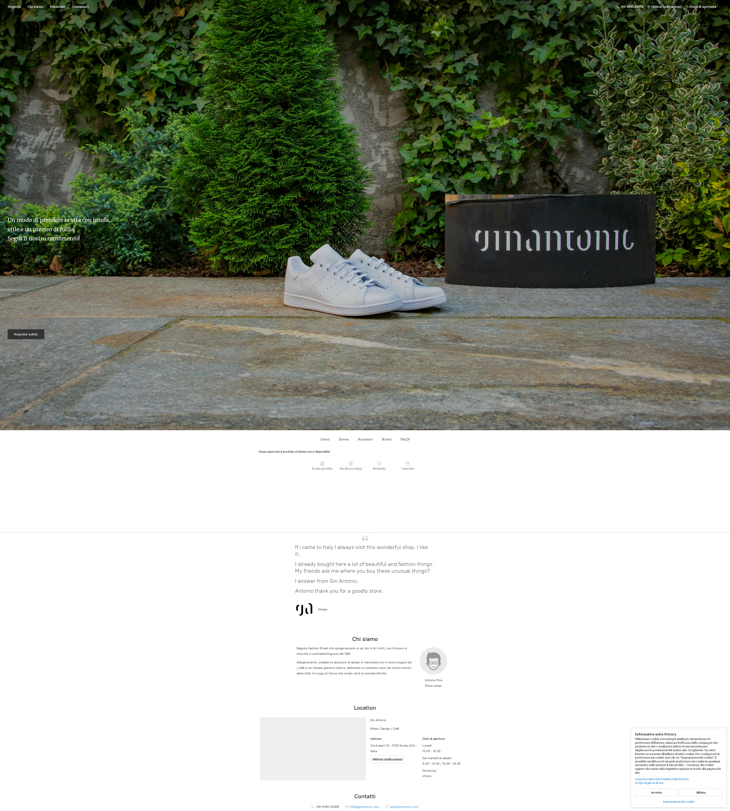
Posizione (58, 7)
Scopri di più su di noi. (649, 783)
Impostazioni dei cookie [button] (678, 801)
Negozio (14, 7)
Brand (386, 439)
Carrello (408, 468)
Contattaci (80, 7)
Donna (344, 439)
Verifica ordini (351, 468)
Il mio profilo (322, 468)
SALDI (405, 439)
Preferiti (379, 468)
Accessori (365, 439)
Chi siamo (35, 7)
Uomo (325, 439)
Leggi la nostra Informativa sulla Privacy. (662, 779)
